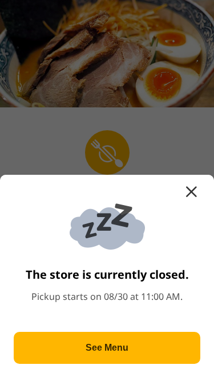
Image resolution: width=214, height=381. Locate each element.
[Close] (191, 192)
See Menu (107, 347)
